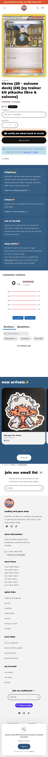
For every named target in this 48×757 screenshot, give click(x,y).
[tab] (24, 327)
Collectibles (9, 613)
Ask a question (18, 318)
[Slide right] (28, 450)
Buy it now (24, 140)
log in (35, 152)
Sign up (26, 152)
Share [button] (6, 159)
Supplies (8, 608)
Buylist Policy (10, 653)
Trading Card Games (12, 598)
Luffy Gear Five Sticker (12, 435)
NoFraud (8, 260)
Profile (7, 683)
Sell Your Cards (10, 624)
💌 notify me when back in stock (24, 133)
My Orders (8, 672)
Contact (7, 629)
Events (7, 618)
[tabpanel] (24, 351)
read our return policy (14, 211)
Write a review (30, 318)
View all (24, 457)
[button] (4, 8)
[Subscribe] (40, 488)
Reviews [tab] (9, 326)
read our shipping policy (15, 190)
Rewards (7, 677)
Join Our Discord (11, 643)
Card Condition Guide (13, 648)
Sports (7, 603)
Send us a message (16, 554)
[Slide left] (19, 450)
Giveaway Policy (11, 658)
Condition (5, 110)
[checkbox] (38, 339)
